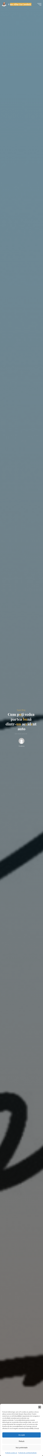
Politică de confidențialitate (27, 1453)
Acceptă (21, 1435)
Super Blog (21, 710)
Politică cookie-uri (11, 1453)
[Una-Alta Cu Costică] (4, 4)
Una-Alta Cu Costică (19, 4)
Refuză (21, 1441)
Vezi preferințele (22, 1448)
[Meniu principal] (39, 4)
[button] (39, 1407)
